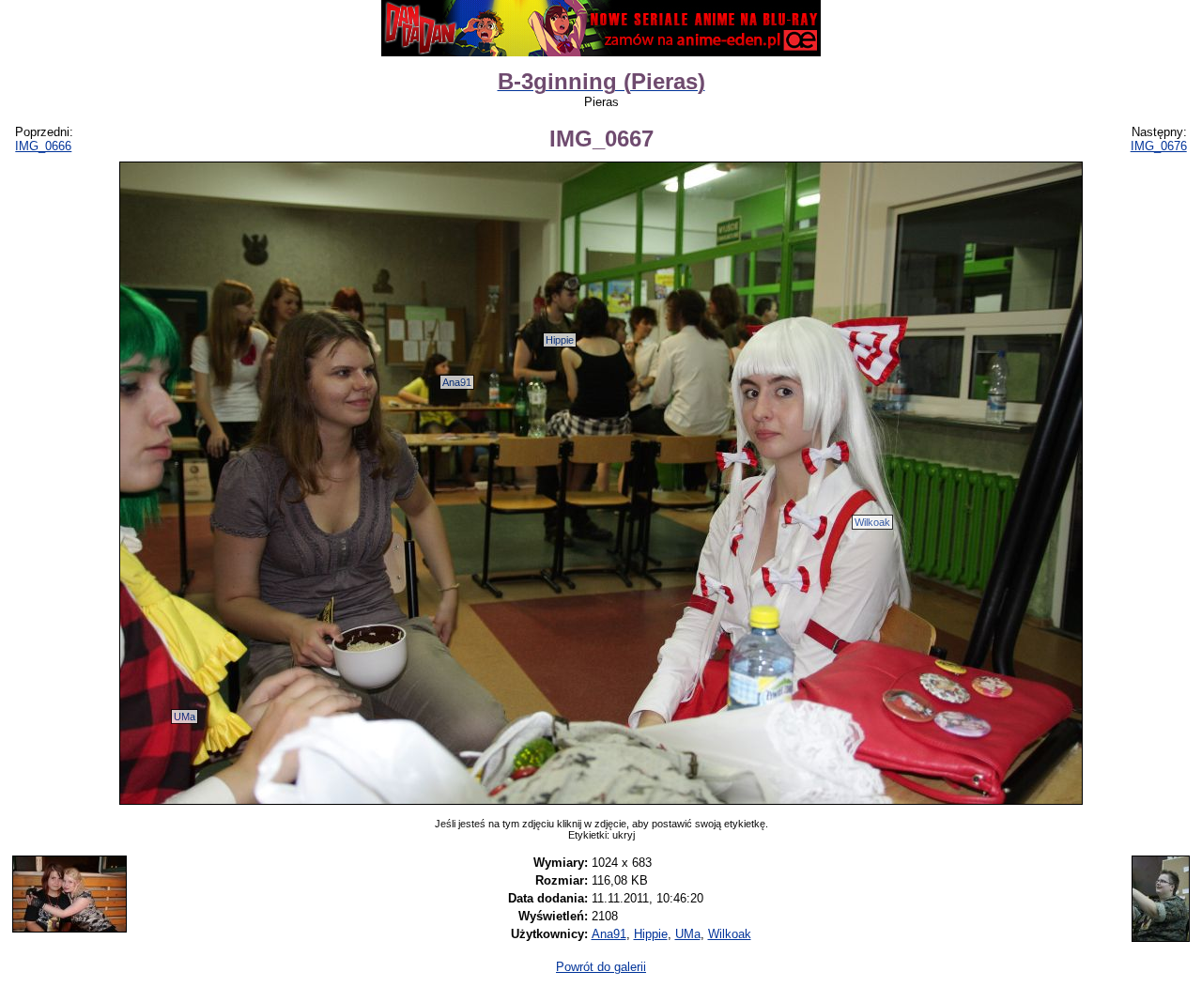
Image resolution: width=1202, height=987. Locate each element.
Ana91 (456, 382)
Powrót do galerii (601, 967)
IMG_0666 (43, 146)
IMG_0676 (1159, 146)
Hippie (560, 340)
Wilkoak (872, 522)
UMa (184, 716)
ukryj (623, 834)
